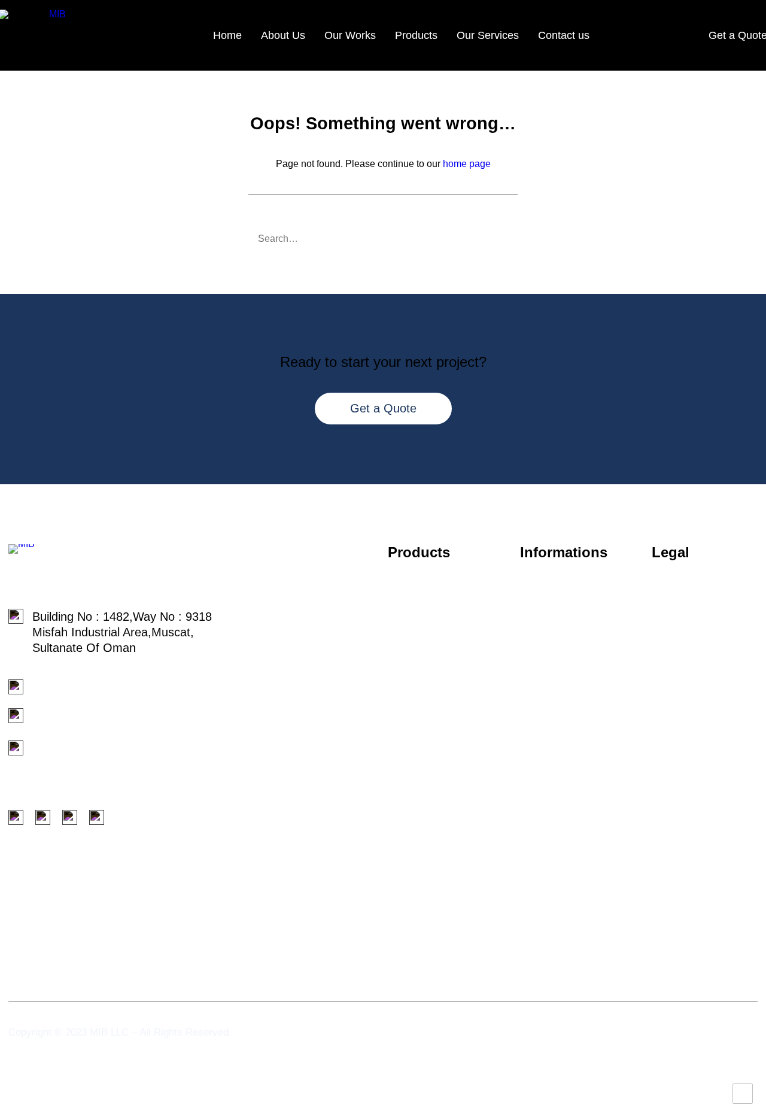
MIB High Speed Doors (449, 821)
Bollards (409, 636)
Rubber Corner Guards (449, 898)
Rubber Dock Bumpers (448, 877)
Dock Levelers (425, 657)
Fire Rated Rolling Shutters (435, 849)
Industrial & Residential (448, 799)
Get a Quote (383, 408)
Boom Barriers (426, 920)
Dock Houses (423, 592)
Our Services (488, 35)
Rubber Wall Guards (442, 679)
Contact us (563, 35)
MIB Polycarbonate (438, 744)
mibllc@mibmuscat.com (86, 751)
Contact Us (549, 673)
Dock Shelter (422, 614)
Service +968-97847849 (86, 719)
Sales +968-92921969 (90, 687)
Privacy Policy (688, 592)
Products (416, 35)
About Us (283, 35)
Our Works (350, 35)
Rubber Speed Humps (447, 701)
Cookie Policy (687, 632)
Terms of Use (687, 612)
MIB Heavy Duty (431, 723)
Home (227, 35)
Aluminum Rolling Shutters (433, 772)
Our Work (546, 653)
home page (467, 164)
